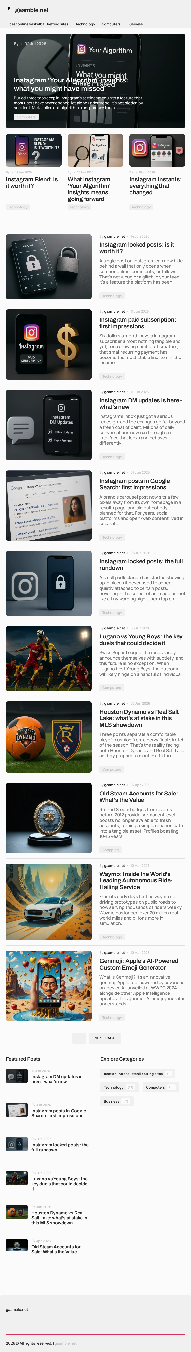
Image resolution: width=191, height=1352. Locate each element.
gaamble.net (66, 1343)
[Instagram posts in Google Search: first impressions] (49, 505)
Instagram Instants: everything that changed (155, 186)
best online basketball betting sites (38, 24)
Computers (111, 24)
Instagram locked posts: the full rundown (60, 1147)
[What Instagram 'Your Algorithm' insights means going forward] (95, 150)
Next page (105, 1038)
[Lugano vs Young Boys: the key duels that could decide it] (49, 658)
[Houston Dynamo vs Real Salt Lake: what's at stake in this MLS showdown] (49, 737)
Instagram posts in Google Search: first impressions (58, 1113)
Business (135, 24)
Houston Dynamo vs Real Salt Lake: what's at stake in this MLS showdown (59, 1218)
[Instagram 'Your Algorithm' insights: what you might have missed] (95, 81)
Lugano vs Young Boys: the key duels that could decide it (59, 1184)
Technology (85, 24)
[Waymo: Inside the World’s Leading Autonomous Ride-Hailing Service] (49, 902)
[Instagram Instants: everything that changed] (157, 150)
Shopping (110, 849)
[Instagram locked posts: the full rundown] (49, 583)
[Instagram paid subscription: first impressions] (49, 344)
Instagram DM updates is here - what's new (57, 1079)
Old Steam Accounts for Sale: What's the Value (56, 1249)
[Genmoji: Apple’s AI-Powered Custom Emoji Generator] (49, 986)
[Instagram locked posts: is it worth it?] (49, 266)
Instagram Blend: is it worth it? (32, 182)
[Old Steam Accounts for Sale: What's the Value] (49, 818)
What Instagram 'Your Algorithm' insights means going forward (89, 189)
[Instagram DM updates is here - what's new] (49, 425)
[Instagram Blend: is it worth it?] (34, 150)
